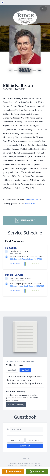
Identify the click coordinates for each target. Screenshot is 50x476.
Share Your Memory (16, 404)
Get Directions (15, 264)
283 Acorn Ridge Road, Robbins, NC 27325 (27, 286)
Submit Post (25, 446)
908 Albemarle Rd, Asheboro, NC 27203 (26, 259)
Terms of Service (31, 465)
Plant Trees (35, 264)
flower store (30, 203)
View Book (12, 370)
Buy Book (25, 370)
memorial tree (32, 199)
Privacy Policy (18, 465)
